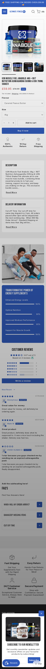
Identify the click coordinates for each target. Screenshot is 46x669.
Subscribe (34, 660)
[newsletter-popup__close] (41, 613)
